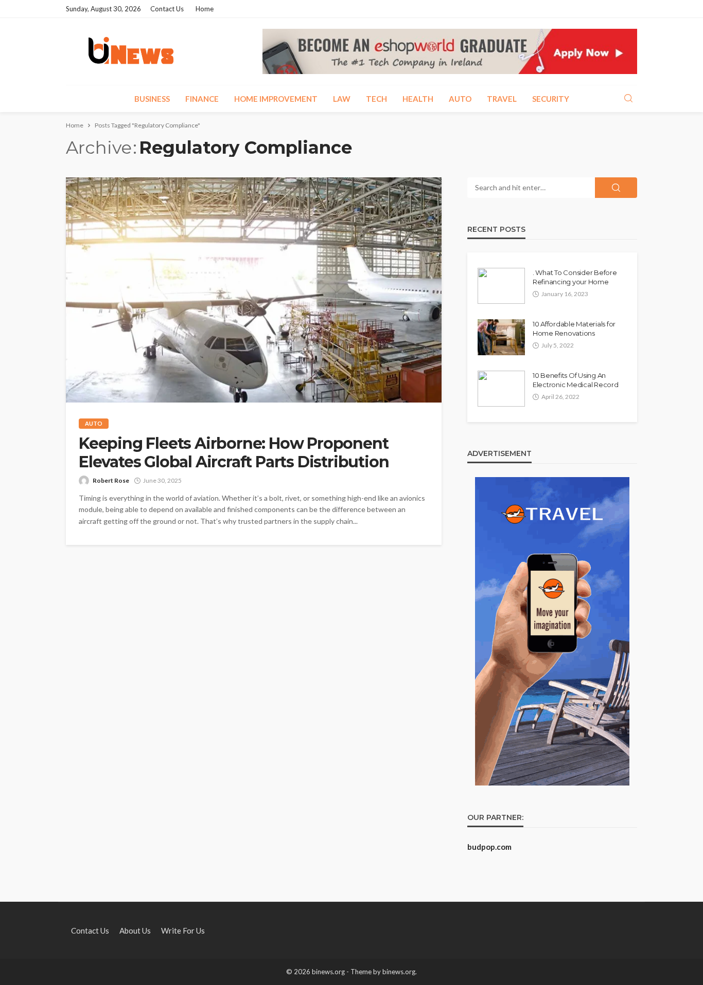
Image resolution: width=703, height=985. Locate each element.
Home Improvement (276, 98)
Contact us (167, 9)
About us (135, 930)
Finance (202, 98)
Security (550, 98)
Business (152, 98)
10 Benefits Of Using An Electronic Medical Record (576, 380)
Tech (376, 98)
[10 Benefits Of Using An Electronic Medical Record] (501, 389)
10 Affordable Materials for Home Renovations (574, 328)
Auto (460, 98)
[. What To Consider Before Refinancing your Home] (501, 286)
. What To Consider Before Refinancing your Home (575, 277)
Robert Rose (111, 480)
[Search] (628, 98)
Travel (502, 98)
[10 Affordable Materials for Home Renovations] (501, 337)
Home (205, 9)
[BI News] (131, 51)
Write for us (183, 930)
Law (341, 98)
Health (417, 98)
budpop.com (489, 846)
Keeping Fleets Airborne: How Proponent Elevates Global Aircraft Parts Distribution (234, 452)
